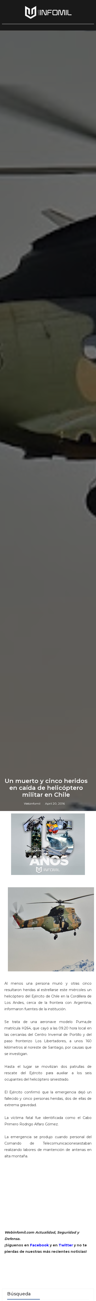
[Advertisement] (48, 1196)
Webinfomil (32, 803)
